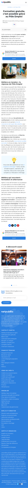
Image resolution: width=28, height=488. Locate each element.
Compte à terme (6, 344)
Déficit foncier (5, 401)
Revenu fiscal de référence (9, 443)
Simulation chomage (7, 423)
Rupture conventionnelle (9, 415)
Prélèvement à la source (8, 441)
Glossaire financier (7, 353)
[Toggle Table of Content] (24, 30)
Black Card (4, 336)
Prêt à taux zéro (6, 379)
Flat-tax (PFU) (5, 435)
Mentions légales (16, 480)
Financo (3, 385)
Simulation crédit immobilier (10, 399)
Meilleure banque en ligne (9, 333)
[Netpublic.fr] (6, 2)
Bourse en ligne (6, 355)
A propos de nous (17, 482)
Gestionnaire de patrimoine (9, 407)
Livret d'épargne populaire (9, 359)
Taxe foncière (5, 439)
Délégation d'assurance (8, 383)
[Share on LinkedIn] (15, 225)
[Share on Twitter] (12, 225)
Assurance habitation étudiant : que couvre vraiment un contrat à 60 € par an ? (14, 271)
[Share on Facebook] (9, 225)
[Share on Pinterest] (18, 225)
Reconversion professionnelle (10, 419)
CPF (2, 425)
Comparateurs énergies (8, 447)
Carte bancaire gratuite (8, 334)
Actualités (17, 7)
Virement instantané (7, 346)
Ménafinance (5, 387)
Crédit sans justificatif (8, 377)
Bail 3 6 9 (4, 405)
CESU (3, 427)
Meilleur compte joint (7, 342)
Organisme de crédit (7, 381)
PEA (2, 364)
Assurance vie (5, 357)
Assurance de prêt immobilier (10, 395)
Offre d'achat (5, 403)
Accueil (10, 7)
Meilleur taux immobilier (8, 393)
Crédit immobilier (6, 375)
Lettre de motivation (7, 417)
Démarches (4, 445)
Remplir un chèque (7, 340)
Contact (8, 484)
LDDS (3, 361)
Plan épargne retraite (7, 362)
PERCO (3, 366)
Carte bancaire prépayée (9, 338)
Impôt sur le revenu (7, 433)
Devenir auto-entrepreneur (9, 413)
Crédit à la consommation (9, 373)
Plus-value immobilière (8, 397)
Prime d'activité (6, 421)
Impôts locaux (5, 437)
